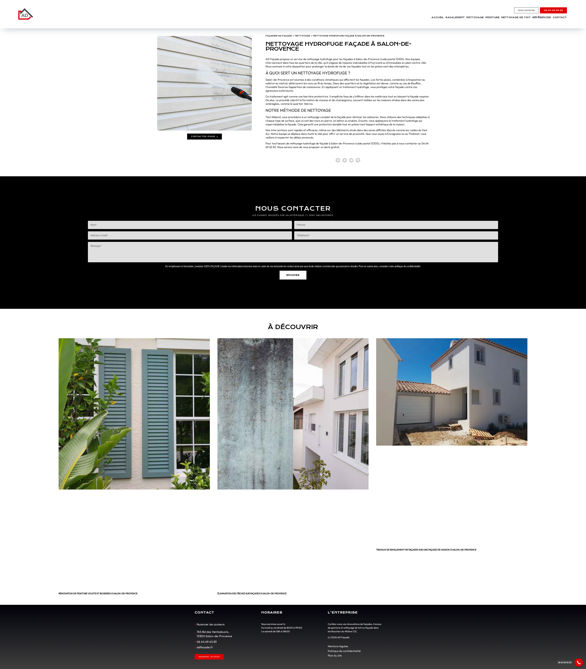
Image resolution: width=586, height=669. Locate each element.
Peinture (492, 17)
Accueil (438, 17)
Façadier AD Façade (279, 36)
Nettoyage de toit (516, 17)
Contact (560, 17)
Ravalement (455, 17)
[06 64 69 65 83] (579, 662)
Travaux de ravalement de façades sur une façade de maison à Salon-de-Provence (426, 549)
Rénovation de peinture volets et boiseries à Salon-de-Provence (98, 593)
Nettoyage (475, 17)
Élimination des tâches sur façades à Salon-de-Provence (252, 593)
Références (541, 17)
